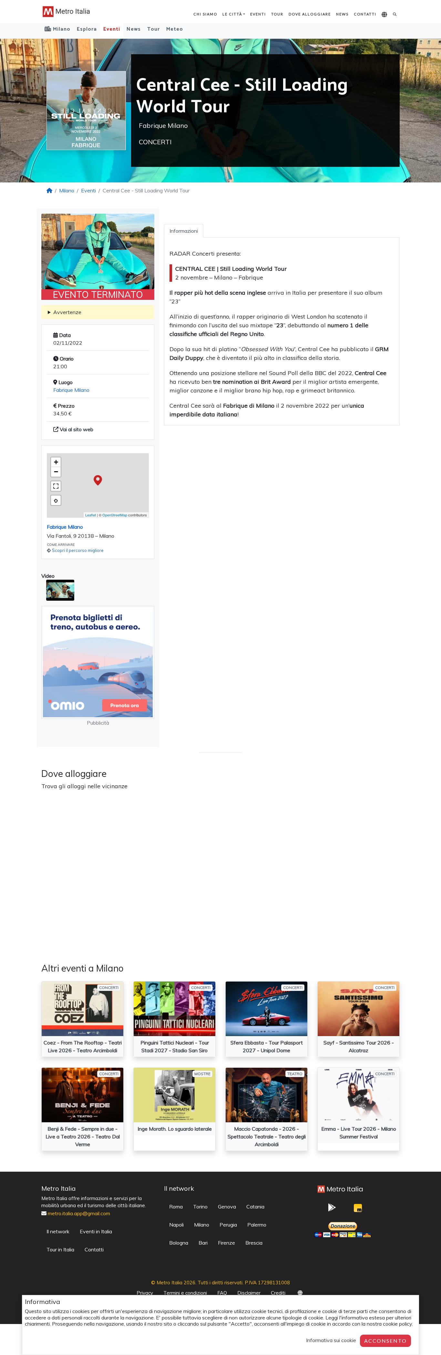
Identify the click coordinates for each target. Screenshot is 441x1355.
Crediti (278, 1293)
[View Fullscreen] (56, 486)
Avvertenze (67, 312)
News (342, 14)
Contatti (365, 14)
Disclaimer (249, 1293)
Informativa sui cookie (331, 1340)
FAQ (222, 1293)
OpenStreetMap (114, 514)
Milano (66, 190)
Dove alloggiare (310, 14)
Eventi (258, 14)
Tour (277, 14)
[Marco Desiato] (357, 1209)
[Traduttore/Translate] (384, 15)
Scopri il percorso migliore (78, 550)
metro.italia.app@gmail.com (79, 1213)
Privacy (145, 1293)
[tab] (183, 231)
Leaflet (90, 514)
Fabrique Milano (71, 390)
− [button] (56, 472)
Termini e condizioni (185, 1293)
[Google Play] (332, 1209)
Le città (232, 14)
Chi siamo (205, 14)
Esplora (87, 29)
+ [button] (56, 462)
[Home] (49, 190)
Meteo (174, 29)
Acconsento (385, 1341)
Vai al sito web (75, 429)
